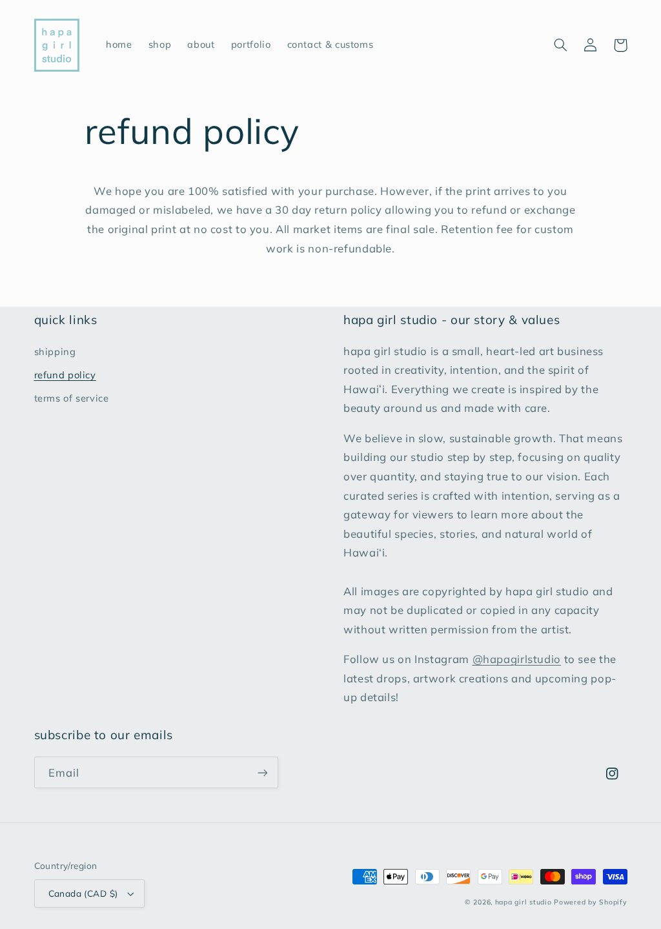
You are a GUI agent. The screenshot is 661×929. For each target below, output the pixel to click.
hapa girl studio (523, 901)
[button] (561, 45)
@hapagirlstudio (517, 659)
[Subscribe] (262, 772)
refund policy (65, 375)
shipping (55, 351)
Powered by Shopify (590, 901)
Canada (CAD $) (83, 893)
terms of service (71, 398)
